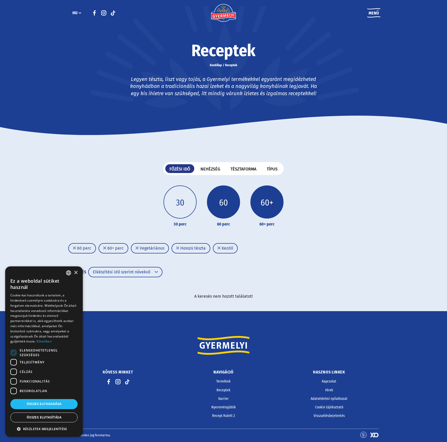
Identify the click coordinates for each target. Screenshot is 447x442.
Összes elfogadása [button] (44, 404)
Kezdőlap (216, 65)
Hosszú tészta (192, 248)
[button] (44, 429)
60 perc (83, 248)
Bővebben (43, 341)
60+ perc (115, 248)
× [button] (76, 273)
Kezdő (227, 248)
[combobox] (68, 272)
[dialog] (44, 351)
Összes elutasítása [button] (44, 417)
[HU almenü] (79, 12)
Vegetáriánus (151, 248)
